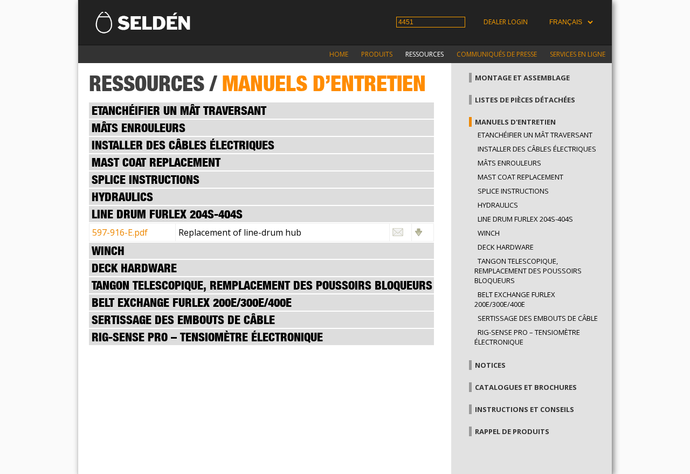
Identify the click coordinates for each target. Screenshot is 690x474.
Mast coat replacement (520, 177)
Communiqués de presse (497, 54)
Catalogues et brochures (526, 387)
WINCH (489, 233)
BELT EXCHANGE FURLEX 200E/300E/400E (514, 299)
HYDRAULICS (498, 205)
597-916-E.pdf (120, 232)
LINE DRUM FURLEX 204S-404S (525, 219)
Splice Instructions (513, 191)
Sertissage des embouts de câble (538, 318)
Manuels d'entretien (515, 122)
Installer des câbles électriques (537, 149)
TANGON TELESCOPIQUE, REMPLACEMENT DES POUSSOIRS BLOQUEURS (528, 270)
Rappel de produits (512, 431)
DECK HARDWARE (506, 247)
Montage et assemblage (522, 78)
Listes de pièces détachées (525, 100)
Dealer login (506, 21)
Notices (490, 365)
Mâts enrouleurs (509, 163)
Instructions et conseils (524, 409)
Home (338, 54)
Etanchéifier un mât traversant (535, 135)
